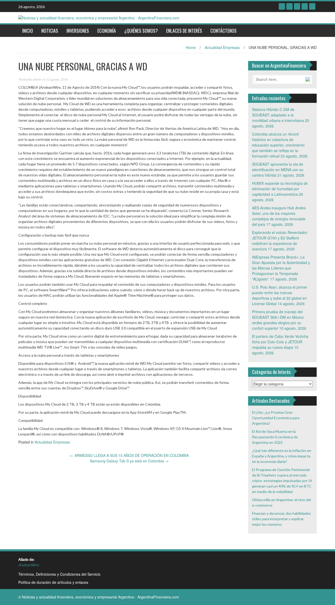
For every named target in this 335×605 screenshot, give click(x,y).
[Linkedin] (297, 6)
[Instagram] (312, 6)
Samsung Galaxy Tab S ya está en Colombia (129, 460)
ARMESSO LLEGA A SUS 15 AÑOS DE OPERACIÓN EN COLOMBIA (129, 455)
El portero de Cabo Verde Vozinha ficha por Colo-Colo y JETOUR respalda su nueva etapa (280, 342)
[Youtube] (305, 6)
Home (191, 47)
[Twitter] (289, 6)
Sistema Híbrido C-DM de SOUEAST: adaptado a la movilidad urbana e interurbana (278, 115)
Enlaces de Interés (184, 30)
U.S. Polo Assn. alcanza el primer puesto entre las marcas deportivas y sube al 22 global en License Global (279, 295)
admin (36, 79)
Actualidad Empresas (222, 47)
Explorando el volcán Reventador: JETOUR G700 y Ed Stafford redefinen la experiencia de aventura (280, 240)
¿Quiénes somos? (141, 30)
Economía (106, 30)
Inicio (27, 30)
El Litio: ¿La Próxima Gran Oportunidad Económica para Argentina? (275, 417)
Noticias (49, 30)
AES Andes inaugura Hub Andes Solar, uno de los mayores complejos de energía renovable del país (279, 216)
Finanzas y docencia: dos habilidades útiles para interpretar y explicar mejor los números (281, 518)
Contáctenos (223, 30)
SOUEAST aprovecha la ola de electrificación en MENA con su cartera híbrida (277, 169)
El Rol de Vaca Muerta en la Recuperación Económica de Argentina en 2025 (275, 437)
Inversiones (77, 30)
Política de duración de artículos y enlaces (53, 582)
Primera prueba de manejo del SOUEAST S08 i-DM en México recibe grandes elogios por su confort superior (278, 320)
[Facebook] (282, 6)
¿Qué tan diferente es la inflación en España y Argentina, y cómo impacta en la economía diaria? (281, 456)
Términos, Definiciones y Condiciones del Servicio (59, 574)
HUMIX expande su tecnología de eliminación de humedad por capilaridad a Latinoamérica (280, 189)
